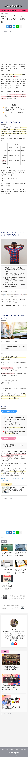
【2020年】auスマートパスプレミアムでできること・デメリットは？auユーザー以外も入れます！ (20, 570)
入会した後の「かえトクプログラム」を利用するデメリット (15, 109)
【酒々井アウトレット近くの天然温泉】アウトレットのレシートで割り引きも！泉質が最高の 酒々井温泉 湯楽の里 (7, 586)
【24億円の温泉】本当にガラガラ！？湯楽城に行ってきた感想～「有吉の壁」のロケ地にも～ (11, 668)
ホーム (3, 749)
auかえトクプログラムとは (12, 107)
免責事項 (17, 749)
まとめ (6, 116)
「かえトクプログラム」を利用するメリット (15, 113)
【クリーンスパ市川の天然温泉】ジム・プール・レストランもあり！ (20, 554)
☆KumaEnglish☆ (13, 6)
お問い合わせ (23, 749)
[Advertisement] (14, 47)
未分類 (3, 537)
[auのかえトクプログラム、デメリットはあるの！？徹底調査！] (14, 26)
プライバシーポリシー (10, 749)
